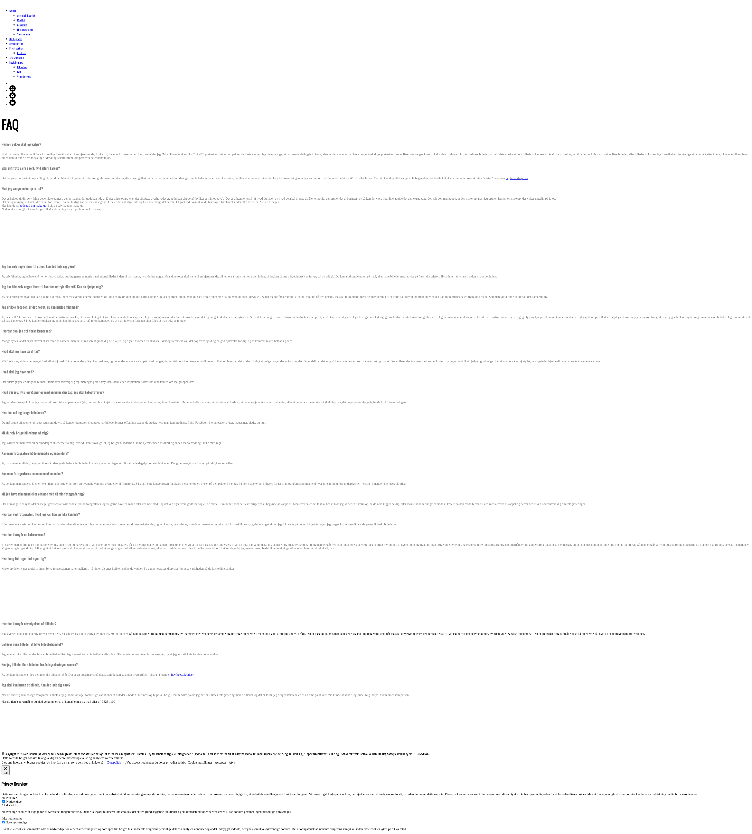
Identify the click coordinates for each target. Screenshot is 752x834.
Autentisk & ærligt (26, 15)
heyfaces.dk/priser (182, 674)
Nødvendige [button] (9, 797)
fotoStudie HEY (16, 58)
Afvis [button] (232, 762)
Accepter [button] (220, 762)
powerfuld (22, 25)
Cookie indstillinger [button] (200, 762)
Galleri (12, 11)
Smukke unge (23, 34)
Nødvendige (14, 801)
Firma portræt (16, 44)
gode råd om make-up (32, 205)
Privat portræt (16, 48)
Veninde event (24, 76)
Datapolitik (114, 762)
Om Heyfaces (15, 39)
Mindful (21, 20)
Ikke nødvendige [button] (12, 818)
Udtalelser (22, 67)
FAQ (19, 72)
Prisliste (21, 53)
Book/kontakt (16, 62)
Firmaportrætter (25, 30)
